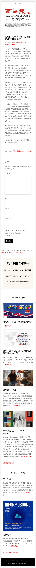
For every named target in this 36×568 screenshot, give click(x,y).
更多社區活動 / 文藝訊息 (11, 552)
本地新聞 (17, 150)
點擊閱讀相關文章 (8, 463)
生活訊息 (7, 479)
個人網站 (7, 218)
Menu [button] (19, 4)
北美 (14, 151)
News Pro (20, 561)
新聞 (14, 150)
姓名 (6, 198)
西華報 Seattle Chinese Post (18, 14)
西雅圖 (29, 151)
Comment (8, 173)
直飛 (26, 151)
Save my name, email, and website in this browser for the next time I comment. (17, 233)
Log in (26, 563)
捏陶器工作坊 (9, 389)
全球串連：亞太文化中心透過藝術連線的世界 (17, 352)
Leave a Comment (10, 44)
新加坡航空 (18, 151)
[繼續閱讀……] (9, 326)
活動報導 (7, 534)
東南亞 (23, 151)
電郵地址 (7, 208)
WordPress (19, 563)
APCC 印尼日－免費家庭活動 (17, 322)
